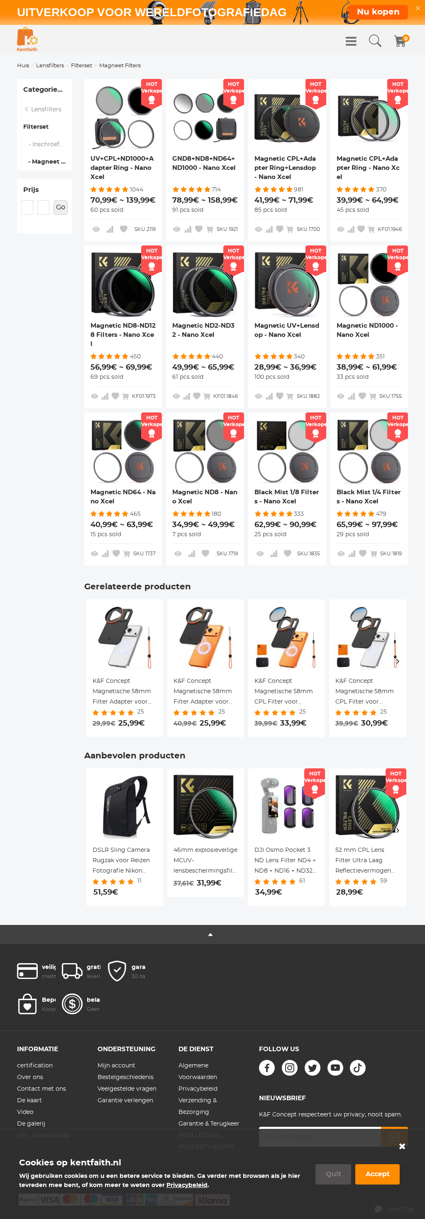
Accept (378, 1174)
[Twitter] (312, 1068)
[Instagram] (290, 1068)
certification (35, 1066)
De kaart (29, 1101)
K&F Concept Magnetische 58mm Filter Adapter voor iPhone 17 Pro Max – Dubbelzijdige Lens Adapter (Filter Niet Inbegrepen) (122, 692)
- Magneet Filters (47, 162)
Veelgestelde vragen (127, 1089)
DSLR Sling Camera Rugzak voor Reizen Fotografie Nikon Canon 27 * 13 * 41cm (122, 861)
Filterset (81, 66)
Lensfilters (50, 66)
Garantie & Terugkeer (208, 1124)
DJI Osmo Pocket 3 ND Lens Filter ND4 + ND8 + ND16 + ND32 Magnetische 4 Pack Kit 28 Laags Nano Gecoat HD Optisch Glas (285, 861)
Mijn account (116, 1066)
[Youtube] (335, 1068)
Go (60, 207)
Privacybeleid (197, 1089)
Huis (23, 66)
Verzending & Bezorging (197, 1106)
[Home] (27, 39)
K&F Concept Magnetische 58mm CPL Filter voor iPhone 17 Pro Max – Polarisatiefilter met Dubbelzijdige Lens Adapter (364, 692)
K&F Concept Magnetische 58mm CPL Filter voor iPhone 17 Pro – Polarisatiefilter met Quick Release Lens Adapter (283, 692)
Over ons (30, 1077)
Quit (333, 1174)
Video (25, 1112)
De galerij (31, 1124)
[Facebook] (267, 1068)
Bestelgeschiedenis (126, 1077)
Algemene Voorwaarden (197, 1071)
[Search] (375, 41)
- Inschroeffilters (48, 144)
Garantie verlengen (125, 1101)
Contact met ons (41, 1089)
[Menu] (351, 41)
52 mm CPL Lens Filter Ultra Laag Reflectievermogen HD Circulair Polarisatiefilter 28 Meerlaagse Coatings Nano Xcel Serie (365, 861)
